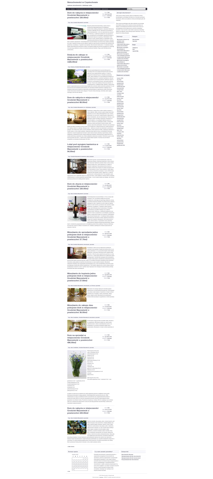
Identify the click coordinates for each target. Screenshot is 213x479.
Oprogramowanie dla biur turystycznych (131, 458)
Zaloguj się (135, 47)
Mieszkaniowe (136, 39)
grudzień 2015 (120, 83)
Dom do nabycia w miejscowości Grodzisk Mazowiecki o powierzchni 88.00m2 (83, 99)
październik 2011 (121, 145)
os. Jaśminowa (87, 107)
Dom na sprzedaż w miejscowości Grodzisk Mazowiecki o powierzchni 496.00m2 (79, 339)
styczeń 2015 (120, 101)
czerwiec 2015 (120, 93)
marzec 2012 (120, 136)
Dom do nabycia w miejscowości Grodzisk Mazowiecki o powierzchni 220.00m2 (83, 410)
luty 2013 (119, 125)
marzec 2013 (120, 123)
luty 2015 (119, 100)
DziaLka (73, 67)
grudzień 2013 (120, 113)
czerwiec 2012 (120, 131)
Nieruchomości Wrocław (127, 454)
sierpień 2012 (120, 128)
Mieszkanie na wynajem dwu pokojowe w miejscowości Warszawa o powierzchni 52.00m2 (123, 50)
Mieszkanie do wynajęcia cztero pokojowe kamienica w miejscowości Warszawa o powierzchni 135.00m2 (123, 56)
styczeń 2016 (120, 81)
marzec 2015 (120, 98)
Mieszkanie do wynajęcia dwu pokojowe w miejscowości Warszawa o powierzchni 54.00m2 (123, 63)
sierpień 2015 (120, 89)
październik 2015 (121, 86)
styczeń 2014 (120, 111)
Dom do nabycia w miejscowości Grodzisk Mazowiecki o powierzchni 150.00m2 (83, 15)
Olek (108, 12)
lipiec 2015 (119, 91)
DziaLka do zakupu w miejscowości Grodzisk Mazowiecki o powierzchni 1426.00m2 (79, 58)
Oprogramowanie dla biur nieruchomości (131, 456)
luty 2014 (119, 110)
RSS (134, 49)
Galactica (101, 477)
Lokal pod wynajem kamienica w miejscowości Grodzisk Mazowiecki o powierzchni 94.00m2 (82, 148)
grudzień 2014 (120, 103)
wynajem (91, 156)
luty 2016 (119, 79)
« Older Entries (70, 446)
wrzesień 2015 (120, 88)
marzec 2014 (120, 108)
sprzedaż (86, 22)
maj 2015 (119, 95)
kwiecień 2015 (120, 96)
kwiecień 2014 (120, 106)
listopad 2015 (120, 84)
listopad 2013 (120, 115)
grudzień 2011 (120, 142)
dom (72, 22)
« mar (68, 471)
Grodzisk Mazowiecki (78, 22)
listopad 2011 (120, 143)
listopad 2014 (120, 105)
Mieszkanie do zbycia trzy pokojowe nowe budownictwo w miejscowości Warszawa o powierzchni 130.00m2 (123, 42)
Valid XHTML (135, 51)
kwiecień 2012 (120, 135)
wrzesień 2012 (120, 126)
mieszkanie (86, 244)
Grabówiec (75, 317)
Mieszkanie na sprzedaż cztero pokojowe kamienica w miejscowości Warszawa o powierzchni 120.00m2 (123, 69)
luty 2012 (119, 138)
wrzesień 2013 (120, 118)
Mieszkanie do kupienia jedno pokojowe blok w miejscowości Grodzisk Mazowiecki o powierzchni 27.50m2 (82, 277)
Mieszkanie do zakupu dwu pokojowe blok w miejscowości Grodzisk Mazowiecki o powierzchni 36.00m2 (82, 308)
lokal (88, 156)
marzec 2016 (120, 78)
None (108, 17)
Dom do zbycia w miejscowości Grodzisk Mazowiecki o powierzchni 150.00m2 (82, 186)
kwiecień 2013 (120, 121)
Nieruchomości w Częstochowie (82, 2)
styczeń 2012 (120, 140)
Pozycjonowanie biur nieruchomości (130, 459)
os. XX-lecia (92, 285)
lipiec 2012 (119, 130)
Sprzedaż (109, 15)
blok (72, 244)
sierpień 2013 (120, 120)
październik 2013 (121, 116)
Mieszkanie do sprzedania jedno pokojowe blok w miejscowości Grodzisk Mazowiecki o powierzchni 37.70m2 (82, 235)
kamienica (83, 156)
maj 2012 (119, 133)
